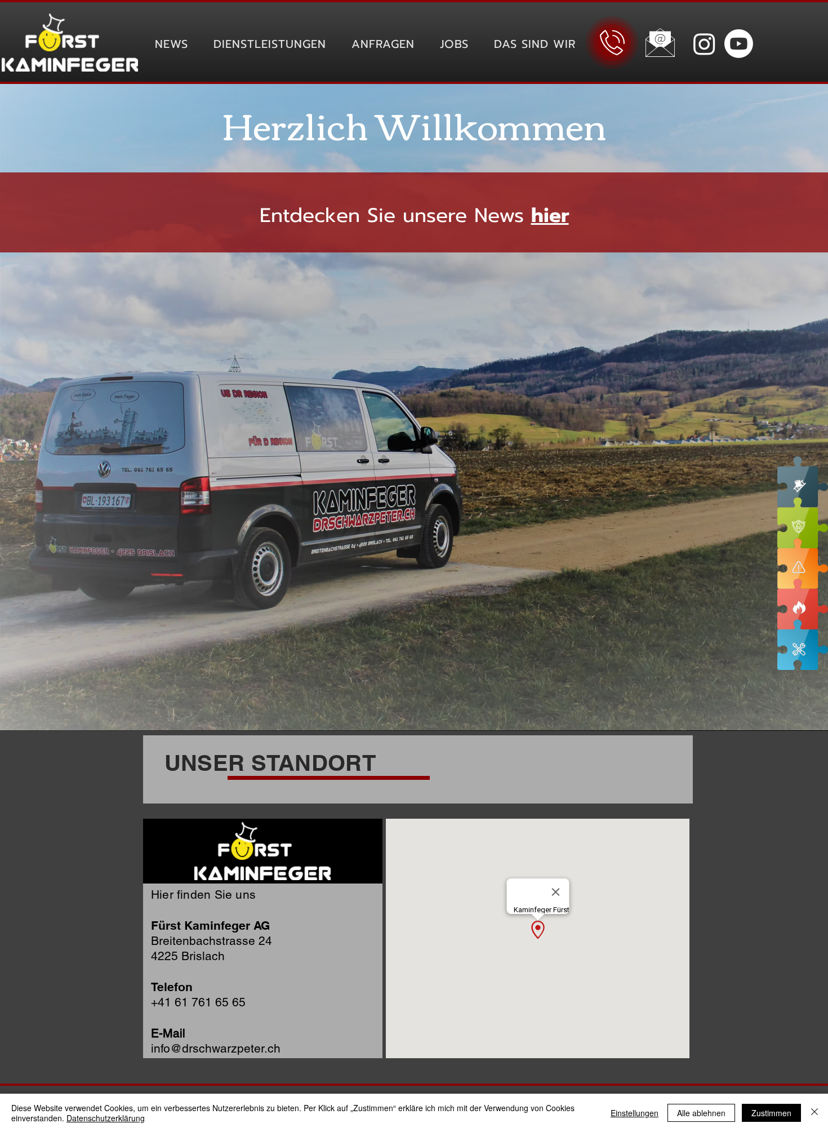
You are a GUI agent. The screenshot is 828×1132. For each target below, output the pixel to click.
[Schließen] (814, 1113)
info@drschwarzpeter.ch (216, 1048)
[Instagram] (704, 43)
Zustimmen (771, 1112)
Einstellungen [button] (634, 1112)
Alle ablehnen (701, 1112)
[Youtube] (738, 43)
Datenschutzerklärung (105, 1118)
